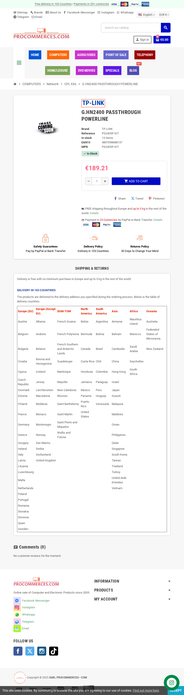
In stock (86, 138)
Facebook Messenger (81, 12)
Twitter (29, 651)
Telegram (23, 17)
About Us (55, 12)
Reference (88, 133)
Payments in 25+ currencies (91, 4)
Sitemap (20, 12)
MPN (84, 146)
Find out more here (146, 690)
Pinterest (158, 198)
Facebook (17, 651)
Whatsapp (127, 12)
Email (38, 17)
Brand (85, 129)
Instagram (107, 12)
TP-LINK (93, 103)
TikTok (53, 651)
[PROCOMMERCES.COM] (41, 33)
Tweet (139, 198)
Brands (36, 12)
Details (94, 213)
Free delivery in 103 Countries (53, 4)
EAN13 (85, 142)
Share (122, 198)
